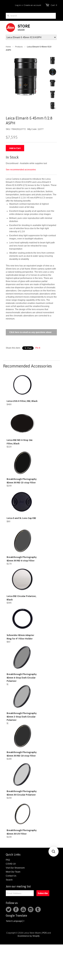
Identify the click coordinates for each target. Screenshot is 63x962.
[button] (53, 851)
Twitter (8, 909)
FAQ (8, 860)
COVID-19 (11, 864)
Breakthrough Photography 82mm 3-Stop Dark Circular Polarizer (21, 716)
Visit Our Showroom (15, 868)
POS (44, 933)
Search (9, 880)
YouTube (23, 909)
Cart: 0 (54, 5)
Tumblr (38, 909)
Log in (18, 5)
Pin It (37, 348)
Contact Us (11, 876)
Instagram (30, 909)
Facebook (16, 909)
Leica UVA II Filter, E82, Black (22, 401)
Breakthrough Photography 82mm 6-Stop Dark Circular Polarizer (21, 677)
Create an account (32, 5)
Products (19, 47)
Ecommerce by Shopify (29, 936)
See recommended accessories (21, 169)
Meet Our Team (13, 872)
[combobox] (31, 16)
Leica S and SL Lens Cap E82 (21, 518)
